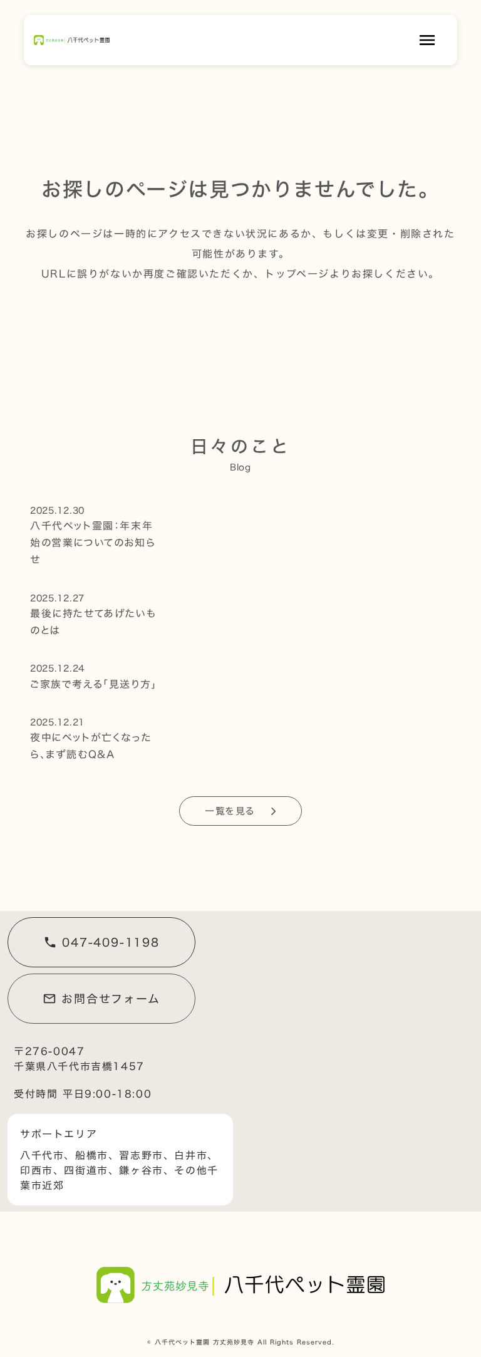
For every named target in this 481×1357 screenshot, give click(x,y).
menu (427, 40)
